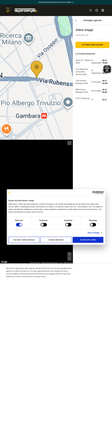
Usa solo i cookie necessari (24, 240)
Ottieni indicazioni (92, 45)
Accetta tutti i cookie (88, 240)
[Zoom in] (69, 254)
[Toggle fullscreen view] (69, 143)
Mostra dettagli (93, 233)
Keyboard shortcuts (35, 262)
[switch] (44, 224)
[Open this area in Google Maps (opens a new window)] (4, 262)
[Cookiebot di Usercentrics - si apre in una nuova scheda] (94, 192)
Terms (60, 262)
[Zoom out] (69, 258)
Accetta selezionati (56, 240)
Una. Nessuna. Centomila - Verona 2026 (82, 71)
